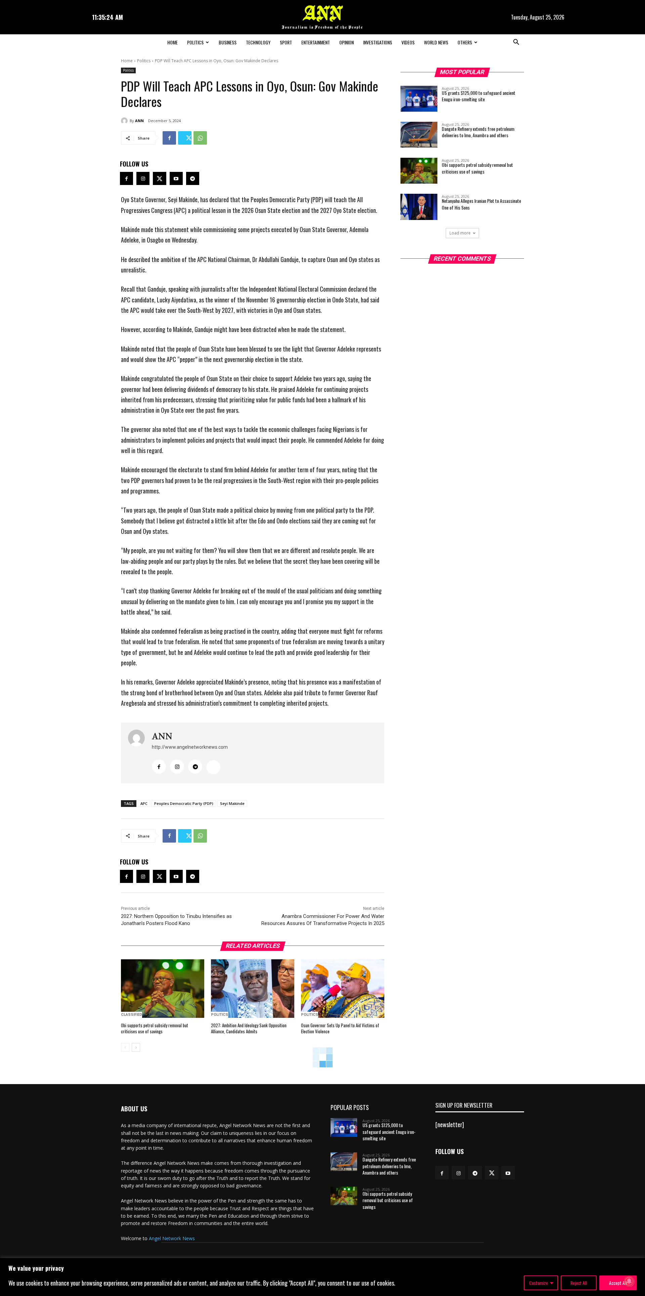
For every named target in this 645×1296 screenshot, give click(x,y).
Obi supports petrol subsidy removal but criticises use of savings (154, 1028)
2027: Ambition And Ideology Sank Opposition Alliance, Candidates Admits (249, 1028)
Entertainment (315, 42)
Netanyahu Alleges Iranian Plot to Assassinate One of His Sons (481, 204)
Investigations (377, 42)
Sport (286, 42)
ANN (139, 120)
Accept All (618, 1282)
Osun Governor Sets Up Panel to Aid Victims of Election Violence (340, 1028)
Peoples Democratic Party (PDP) (183, 803)
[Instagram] (142, 178)
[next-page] (136, 1047)
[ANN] (125, 120)
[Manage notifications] (629, 1281)
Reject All (578, 1282)
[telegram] (195, 767)
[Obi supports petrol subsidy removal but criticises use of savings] (162, 988)
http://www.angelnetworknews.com (190, 747)
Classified (131, 1014)
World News (436, 42)
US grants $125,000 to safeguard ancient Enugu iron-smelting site (478, 96)
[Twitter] (184, 138)
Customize (538, 1282)
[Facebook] (169, 138)
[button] (516, 42)
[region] (322, 1277)
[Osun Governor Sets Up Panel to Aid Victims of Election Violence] (342, 988)
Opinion (346, 42)
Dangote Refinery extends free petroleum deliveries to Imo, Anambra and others (478, 132)
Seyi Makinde (232, 803)
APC (143, 803)
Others (465, 42)
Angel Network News (172, 1238)
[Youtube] (176, 178)
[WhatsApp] (200, 138)
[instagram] (177, 767)
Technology (258, 42)
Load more (460, 233)
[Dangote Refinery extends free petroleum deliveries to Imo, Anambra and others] (418, 135)
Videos (408, 42)
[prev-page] (125, 1047)
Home (172, 42)
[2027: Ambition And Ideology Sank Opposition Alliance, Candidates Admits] (252, 988)
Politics (195, 42)
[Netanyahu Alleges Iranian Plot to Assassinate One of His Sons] (418, 207)
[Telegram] (192, 178)
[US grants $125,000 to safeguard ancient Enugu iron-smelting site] (418, 99)
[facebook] (159, 767)
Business (227, 42)
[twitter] (213, 767)
